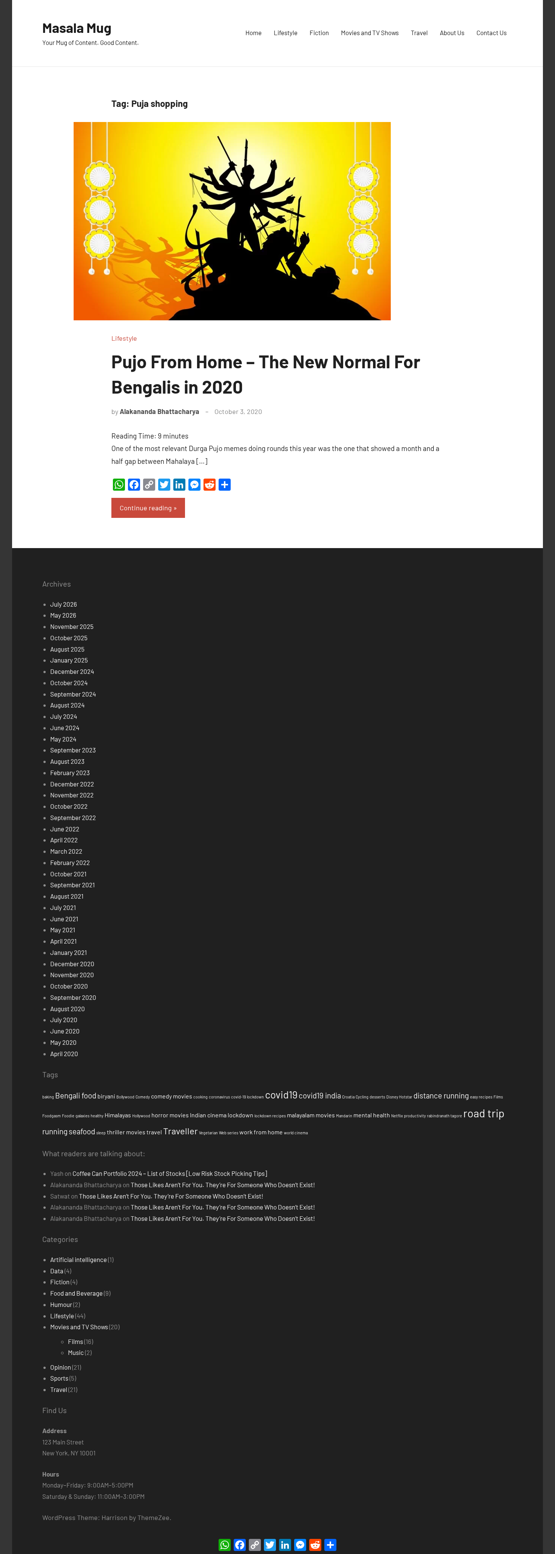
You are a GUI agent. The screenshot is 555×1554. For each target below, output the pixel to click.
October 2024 (69, 682)
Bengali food (75, 1095)
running (55, 1131)
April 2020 (64, 1053)
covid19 (281, 1094)
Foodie (68, 1115)
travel (154, 1131)
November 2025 (72, 626)
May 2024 (63, 739)
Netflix (397, 1115)
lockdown (240, 1114)
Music (76, 1352)
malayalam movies (311, 1114)
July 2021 (63, 907)
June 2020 (65, 1031)
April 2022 (64, 839)
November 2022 (72, 795)
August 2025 (67, 649)
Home (253, 32)
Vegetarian (208, 1132)
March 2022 (66, 851)
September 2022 (73, 817)
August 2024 (67, 705)
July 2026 (63, 604)
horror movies (170, 1114)
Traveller (180, 1130)
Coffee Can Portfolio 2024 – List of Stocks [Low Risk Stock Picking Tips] (169, 1173)
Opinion (60, 1367)
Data (56, 1270)
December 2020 (72, 963)
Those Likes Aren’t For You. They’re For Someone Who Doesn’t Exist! (223, 1184)
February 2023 (70, 772)
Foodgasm (51, 1115)
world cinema (296, 1132)
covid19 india (320, 1095)
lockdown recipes (270, 1115)
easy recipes (481, 1096)
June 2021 (64, 918)
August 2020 (67, 1008)
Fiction (319, 32)
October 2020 (69, 986)
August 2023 (67, 761)
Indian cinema (208, 1114)
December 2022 (72, 784)
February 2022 (70, 862)
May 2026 (63, 615)
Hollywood (141, 1115)
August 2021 (66, 896)
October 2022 (69, 806)
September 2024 (73, 694)
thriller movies (126, 1131)
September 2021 (72, 884)
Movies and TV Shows (370, 32)
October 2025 (69, 637)
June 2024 (64, 727)
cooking (200, 1096)
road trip (483, 1113)
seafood (82, 1131)
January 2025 (69, 660)
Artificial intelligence (78, 1259)
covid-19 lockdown (247, 1096)
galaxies (82, 1115)
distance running (441, 1095)
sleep (101, 1132)
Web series (228, 1132)
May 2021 (62, 929)
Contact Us (491, 32)
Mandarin (344, 1115)
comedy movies (171, 1096)
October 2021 (68, 873)
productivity (415, 1115)
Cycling (362, 1096)
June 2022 (64, 829)
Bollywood (125, 1096)
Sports (59, 1378)
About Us (452, 32)
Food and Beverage (76, 1293)
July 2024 (63, 716)
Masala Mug (76, 27)
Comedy (143, 1096)
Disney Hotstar (399, 1096)
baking (48, 1096)
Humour (61, 1304)
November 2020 (72, 974)
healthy (97, 1115)
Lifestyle (286, 32)
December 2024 (72, 671)
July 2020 (63, 1019)
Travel (419, 32)
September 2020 (73, 997)
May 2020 (63, 1042)
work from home (261, 1131)
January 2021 (68, 952)
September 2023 (73, 750)
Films (498, 1096)
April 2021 (63, 941)
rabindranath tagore (444, 1115)
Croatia (348, 1096)
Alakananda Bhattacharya (159, 411)
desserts (377, 1096)
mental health (371, 1114)
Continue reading (146, 508)
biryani (106, 1096)
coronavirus (219, 1096)
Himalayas (118, 1114)
